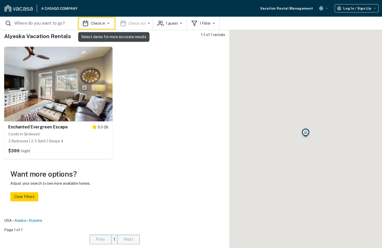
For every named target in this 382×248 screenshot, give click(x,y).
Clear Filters (24, 197)
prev (100, 239)
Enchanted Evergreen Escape (38, 127)
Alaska (20, 220)
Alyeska (35, 220)
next (128, 239)
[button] (115, 23)
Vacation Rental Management (286, 8)
